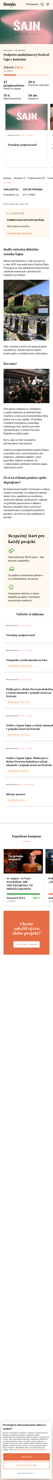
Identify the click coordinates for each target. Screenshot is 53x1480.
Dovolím (26, 1457)
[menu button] (47, 4)
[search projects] (42, 4)
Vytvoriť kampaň (26, 944)
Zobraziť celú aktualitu (19, 233)
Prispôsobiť (25, 1473)
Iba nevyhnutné (26, 1465)
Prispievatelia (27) (36, 178)
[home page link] (10, 5)
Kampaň (7, 178)
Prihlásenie (32, 4)
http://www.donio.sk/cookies (31, 1450)
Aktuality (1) (19, 178)
